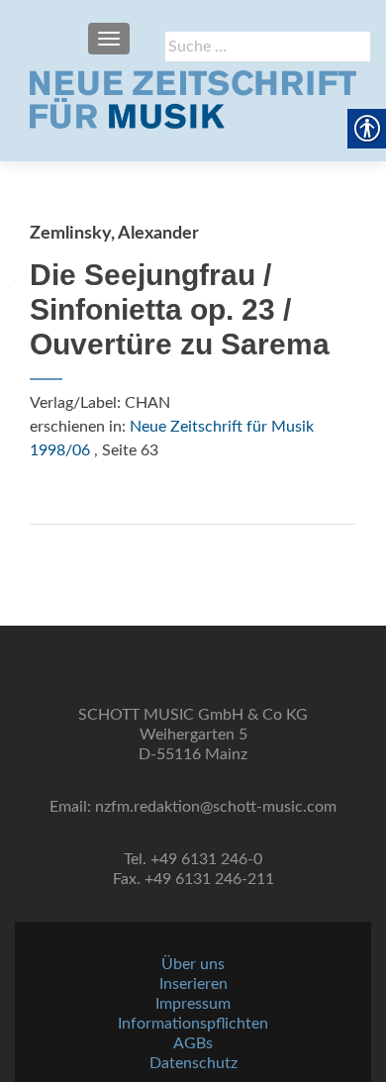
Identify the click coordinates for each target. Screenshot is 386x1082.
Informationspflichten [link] (193, 1024)
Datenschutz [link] (193, 1063)
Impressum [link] (193, 1004)
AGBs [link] (193, 1043)
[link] (193, 99)
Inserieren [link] (193, 984)
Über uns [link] (193, 964)
